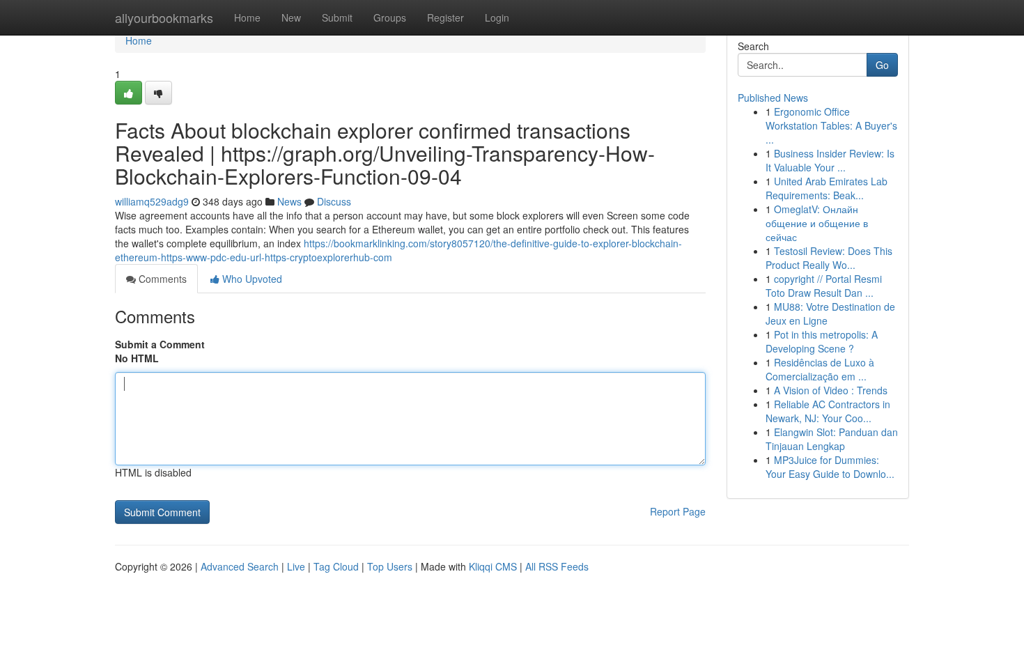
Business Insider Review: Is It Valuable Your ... (830, 160)
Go (882, 65)
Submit (337, 17)
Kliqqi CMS (493, 566)
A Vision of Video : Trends (830, 390)
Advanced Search (240, 566)
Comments (161, 279)
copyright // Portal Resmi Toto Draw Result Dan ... (824, 286)
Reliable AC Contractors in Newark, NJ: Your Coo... (828, 411)
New (291, 17)
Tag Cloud (336, 566)
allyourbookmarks (164, 17)
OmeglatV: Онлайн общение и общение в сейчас (817, 223)
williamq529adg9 (152, 201)
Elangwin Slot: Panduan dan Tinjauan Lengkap (832, 439)
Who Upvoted (250, 279)
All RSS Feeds (557, 566)
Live (296, 566)
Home (247, 17)
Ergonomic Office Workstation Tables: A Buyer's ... (831, 125)
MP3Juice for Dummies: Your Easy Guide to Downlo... (830, 467)
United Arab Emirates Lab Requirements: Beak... (826, 188)
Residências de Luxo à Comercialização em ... (820, 369)
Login (497, 17)
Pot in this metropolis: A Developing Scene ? (822, 341)
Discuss (334, 201)
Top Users (389, 566)
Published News (773, 97)
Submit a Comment (160, 344)
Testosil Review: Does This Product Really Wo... (829, 258)
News (289, 201)
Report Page (678, 511)
